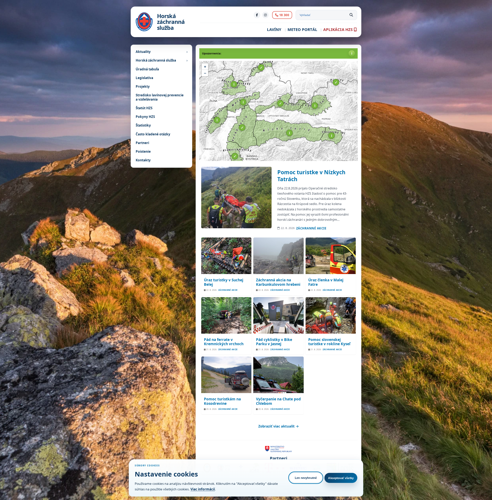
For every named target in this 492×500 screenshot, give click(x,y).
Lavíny (274, 29)
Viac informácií (202, 489)
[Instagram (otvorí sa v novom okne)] (265, 15)
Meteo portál (302, 29)
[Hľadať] (351, 15)
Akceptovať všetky (341, 478)
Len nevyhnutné (306, 477)
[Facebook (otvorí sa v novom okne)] (257, 15)
